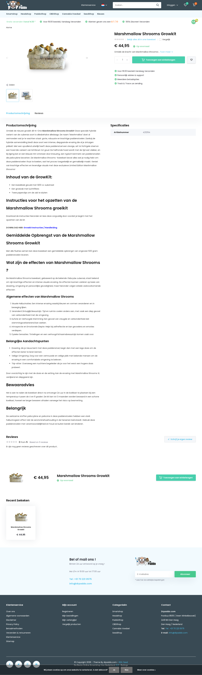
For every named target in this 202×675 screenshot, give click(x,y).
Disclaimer (11, 620)
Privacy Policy (12, 624)
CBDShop (54, 14)
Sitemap (10, 641)
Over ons (10, 611)
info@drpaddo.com (80, 583)
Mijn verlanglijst (69, 620)
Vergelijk (166, 39)
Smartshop (12, 14)
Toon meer (165, 51)
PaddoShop (40, 14)
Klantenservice (88, 5)
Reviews (39, 113)
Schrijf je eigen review (181, 439)
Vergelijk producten (71, 624)
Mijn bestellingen (70, 615)
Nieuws (100, 14)
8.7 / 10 (114, 21)
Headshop (26, 14)
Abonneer (185, 574)
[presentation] (7, 58)
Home (9, 27)
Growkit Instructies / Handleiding (40, 227)
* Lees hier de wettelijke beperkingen (149, 580)
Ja (114, 670)
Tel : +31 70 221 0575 (80, 579)
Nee (126, 670)
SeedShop (89, 14)
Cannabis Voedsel (71, 14)
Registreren (67, 611)
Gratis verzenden (20, 21)
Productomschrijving (18, 113)
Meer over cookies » (146, 670)
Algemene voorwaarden (17, 615)
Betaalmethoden (14, 628)
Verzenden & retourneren (18, 632)
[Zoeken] (157, 5)
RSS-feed (123, 662)
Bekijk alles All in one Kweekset (141, 39)
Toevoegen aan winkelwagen (160, 59)
